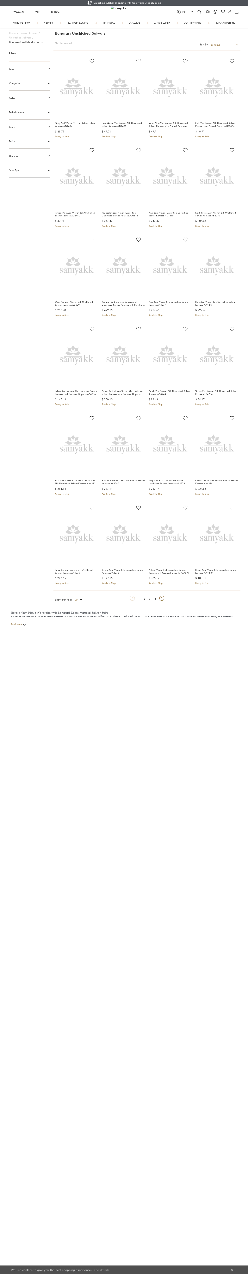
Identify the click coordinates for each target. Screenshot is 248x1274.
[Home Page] (124, 11)
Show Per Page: (64, 599)
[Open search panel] (199, 12)
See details (101, 1270)
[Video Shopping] (208, 12)
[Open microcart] (237, 12)
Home (13, 33)
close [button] (232, 1269)
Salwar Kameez (30, 33)
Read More (16, 624)
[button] (230, 11)
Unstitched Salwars (21, 37)
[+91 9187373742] (216, 12)
